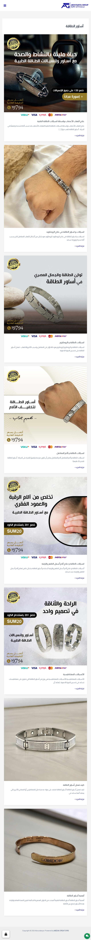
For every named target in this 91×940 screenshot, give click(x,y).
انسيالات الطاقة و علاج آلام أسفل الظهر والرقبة (63, 564)
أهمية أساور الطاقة (75, 895)
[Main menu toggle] (5, 5)
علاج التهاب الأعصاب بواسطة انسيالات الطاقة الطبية (60, 121)
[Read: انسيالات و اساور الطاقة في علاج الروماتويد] (45, 186)
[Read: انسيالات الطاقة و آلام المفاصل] (45, 407)
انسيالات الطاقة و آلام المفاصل (70, 453)
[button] (6, 934)
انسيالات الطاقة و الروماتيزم (72, 342)
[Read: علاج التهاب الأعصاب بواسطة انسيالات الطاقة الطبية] (45, 76)
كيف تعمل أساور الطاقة (73, 785)
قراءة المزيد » (79, 135)
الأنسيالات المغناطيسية (73, 674)
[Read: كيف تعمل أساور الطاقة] (45, 739)
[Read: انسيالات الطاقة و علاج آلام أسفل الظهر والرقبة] (45, 518)
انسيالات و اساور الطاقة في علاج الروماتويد (65, 232)
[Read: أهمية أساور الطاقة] (45, 850)
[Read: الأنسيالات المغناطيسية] (45, 629)
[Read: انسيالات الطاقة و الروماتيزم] (45, 297)
